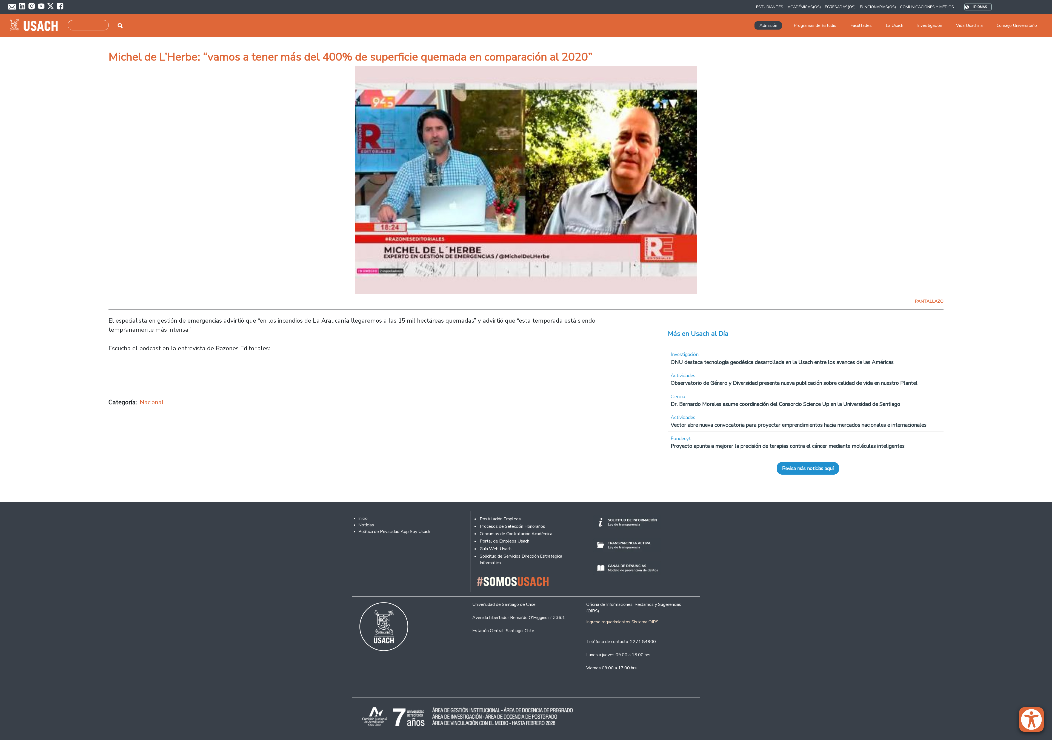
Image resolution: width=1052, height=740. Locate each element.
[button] (1034, 722)
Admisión (768, 25)
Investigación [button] (929, 25)
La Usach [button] (894, 25)
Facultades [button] (861, 25)
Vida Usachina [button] (969, 25)
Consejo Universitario (1017, 25)
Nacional (152, 402)
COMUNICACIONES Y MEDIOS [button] (927, 7)
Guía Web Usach (495, 549)
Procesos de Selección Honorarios (512, 526)
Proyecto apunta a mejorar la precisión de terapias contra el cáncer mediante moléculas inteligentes (788, 446)
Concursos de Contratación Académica (516, 534)
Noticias (366, 525)
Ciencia (678, 396)
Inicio (363, 518)
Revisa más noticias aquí (808, 468)
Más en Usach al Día (698, 333)
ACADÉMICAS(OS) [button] (804, 7)
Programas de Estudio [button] (815, 25)
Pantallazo (929, 301)
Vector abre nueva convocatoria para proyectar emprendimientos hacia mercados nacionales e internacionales (799, 425)
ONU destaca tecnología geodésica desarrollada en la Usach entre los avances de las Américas (782, 362)
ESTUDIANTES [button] (769, 7)
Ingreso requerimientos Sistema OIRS (622, 622)
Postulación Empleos (500, 519)
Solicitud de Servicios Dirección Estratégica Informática (521, 559)
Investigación (685, 354)
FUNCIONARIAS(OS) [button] (878, 7)
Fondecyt (681, 438)
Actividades (683, 375)
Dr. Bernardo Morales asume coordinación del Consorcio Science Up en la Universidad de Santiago (785, 404)
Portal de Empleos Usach (504, 541)
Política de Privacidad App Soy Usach (394, 532)
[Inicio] (36, 25)
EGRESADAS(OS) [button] (840, 7)
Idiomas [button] (980, 7)
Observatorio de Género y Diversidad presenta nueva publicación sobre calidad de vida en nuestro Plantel (794, 383)
